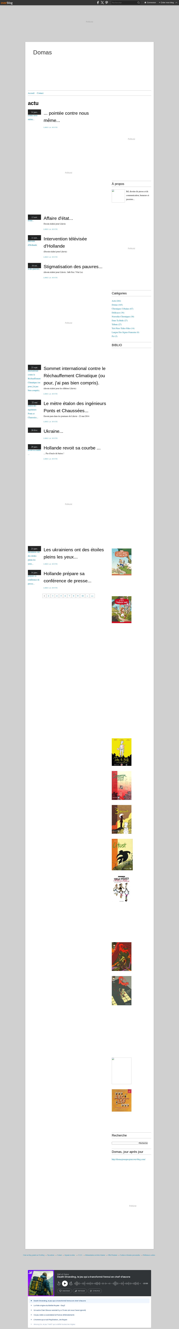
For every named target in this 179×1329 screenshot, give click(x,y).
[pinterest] (106, 2)
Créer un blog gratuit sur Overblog (34, 1255)
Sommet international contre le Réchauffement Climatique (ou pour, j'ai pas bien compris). (74, 375)
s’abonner (66, 1291)
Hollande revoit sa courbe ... (72, 447)
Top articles (50, 1255)
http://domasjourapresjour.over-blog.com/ (128, 1159)
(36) (118, 312)
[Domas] (118, 195)
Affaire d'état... (58, 218)
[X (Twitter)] (102, 2)
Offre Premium (112, 1255)
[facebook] (98, 2)
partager (81, 1291)
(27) (120, 320)
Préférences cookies (149, 1255)
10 (83, 595)
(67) (122, 308)
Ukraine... (53, 431)
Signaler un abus (70, 1255)
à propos (96, 1291)
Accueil (31, 93)
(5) (114, 336)
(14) (123, 328)
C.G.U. (80, 1255)
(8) (125, 332)
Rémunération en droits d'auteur (95, 1255)
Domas (42, 52)
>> (92, 595)
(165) (117, 304)
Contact (40, 93)
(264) (116, 300)
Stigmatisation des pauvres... (73, 266)
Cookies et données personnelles (130, 1255)
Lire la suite (51, 127)
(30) (123, 316)
